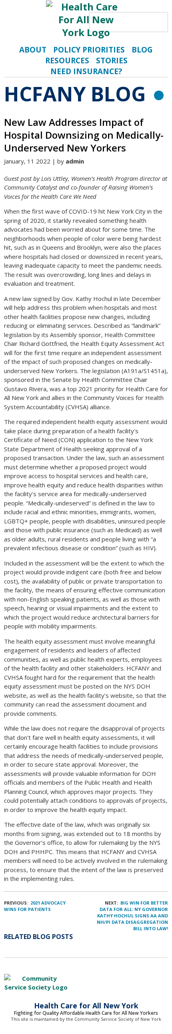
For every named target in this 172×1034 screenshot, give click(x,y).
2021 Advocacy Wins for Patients (35, 906)
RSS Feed (159, 95)
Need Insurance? (86, 71)
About (32, 49)
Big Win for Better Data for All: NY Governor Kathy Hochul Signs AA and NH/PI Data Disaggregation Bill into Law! (132, 915)
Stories (112, 60)
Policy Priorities (89, 49)
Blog (142, 49)
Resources (67, 60)
